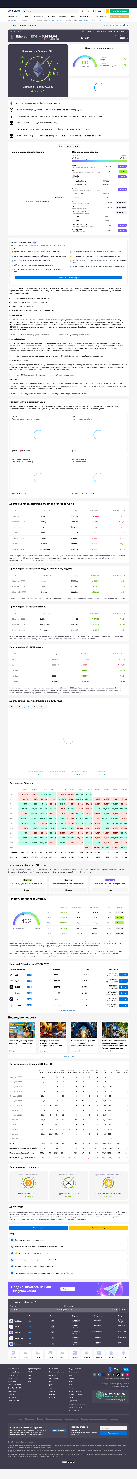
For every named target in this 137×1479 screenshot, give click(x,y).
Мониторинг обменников (56, 1372)
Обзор (13, 1357)
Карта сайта (73, 1401)
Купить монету (39, 1228)
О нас (20, 1419)
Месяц (13, 707)
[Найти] (24, 11)
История (99, 1357)
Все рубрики (100, 16)
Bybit (60, 103)
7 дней (76, 146)
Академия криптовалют (77, 1404)
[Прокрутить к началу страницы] (132, 1466)
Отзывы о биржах (75, 1391)
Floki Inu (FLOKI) (13, 1401)
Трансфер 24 (52, 1397)
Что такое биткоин (14, 1372)
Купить (123, 975)
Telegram (88, 11)
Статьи (72, 16)
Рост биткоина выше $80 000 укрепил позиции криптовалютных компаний (83, 1043)
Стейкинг (123, 1357)
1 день (68, 146)
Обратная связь (29, 1419)
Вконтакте (127, 25)
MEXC (30, 1372)
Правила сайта (114, 1419)
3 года (36, 707)
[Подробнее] (20, 31)
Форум (71, 1397)
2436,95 (57, 999)
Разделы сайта (75, 1369)
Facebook (124, 25)
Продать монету (98, 1228)
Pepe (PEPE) (12, 1397)
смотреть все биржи (68, 1010)
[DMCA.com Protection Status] (68, 1462)
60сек (50, 1381)
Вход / (115, 11)
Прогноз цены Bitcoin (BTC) (29, 1175)
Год (29, 707)
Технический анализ (32, 201)
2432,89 (56, 993)
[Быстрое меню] (107, 11)
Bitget (17, 993)
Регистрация (122, 11)
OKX (16, 975)
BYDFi (17, 987)
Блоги (71, 1388)
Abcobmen (52, 1375)
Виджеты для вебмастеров (54, 1419)
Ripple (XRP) (12, 1381)
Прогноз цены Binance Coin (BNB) (108, 1175)
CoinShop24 (52, 1391)
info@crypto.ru (125, 1386)
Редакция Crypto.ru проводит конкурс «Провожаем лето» (21, 1042)
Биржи (26, 16)
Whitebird (51, 1394)
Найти (123, 1310)
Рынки (38, 1357)
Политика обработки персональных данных (94, 1419)
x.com (94, 11)
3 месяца (22, 707)
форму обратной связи (119, 1384)
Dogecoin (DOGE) (13, 1394)
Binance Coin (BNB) (14, 1385)
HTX (16, 999)
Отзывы (50, 1357)
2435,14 (57, 981)
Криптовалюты (13, 16)
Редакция (40, 1419)
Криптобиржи (34, 1369)
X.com (120, 25)
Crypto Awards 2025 (120, 16)
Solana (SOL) (12, 1391)
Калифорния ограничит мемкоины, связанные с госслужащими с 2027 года (51, 1043)
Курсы (25, 1357)
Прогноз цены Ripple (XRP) (68, 1175)
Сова (50, 1388)
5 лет (43, 707)
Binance (18, 1005)
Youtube (82, 11)
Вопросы (87, 1357)
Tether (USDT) (12, 1378)
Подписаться (113, 1433)
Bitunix (30, 1381)
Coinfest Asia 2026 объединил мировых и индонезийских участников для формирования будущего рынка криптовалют (114, 1044)
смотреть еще (68, 1056)
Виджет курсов (74, 1410)
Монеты (11, 1369)
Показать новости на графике (68, 278)
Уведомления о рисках (71, 1419)
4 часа (61, 146)
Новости (62, 16)
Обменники (37, 16)
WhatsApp (113, 25)
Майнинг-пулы (85, 16)
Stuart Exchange (53, 1378)
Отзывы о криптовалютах (77, 1394)
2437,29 (57, 975)
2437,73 (57, 987)
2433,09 (56, 1005)
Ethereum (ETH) (13, 1375)
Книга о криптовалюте (76, 1407)
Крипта (50, 1385)
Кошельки (50, 16)
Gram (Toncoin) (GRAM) (15, 1388)
